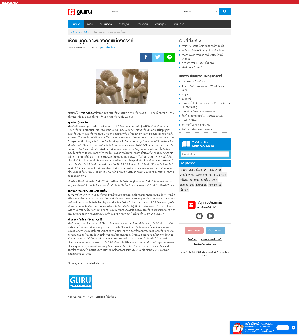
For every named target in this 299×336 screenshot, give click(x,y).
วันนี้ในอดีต (106, 24)
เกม (210, 174)
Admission (201, 174)
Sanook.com (10, 2)
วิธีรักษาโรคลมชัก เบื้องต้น (196, 124)
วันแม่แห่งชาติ (187, 184)
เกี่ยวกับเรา (192, 239)
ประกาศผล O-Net (212, 169)
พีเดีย (90, 24)
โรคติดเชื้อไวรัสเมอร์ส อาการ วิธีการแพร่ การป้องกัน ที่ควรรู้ (206, 105)
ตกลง (283, 327)
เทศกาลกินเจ (215, 184)
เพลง (214, 179)
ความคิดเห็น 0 (108, 47)
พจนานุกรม (161, 24)
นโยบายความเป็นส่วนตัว (253, 331)
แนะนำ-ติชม (194, 231)
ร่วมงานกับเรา (215, 231)
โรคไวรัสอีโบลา (190, 120)
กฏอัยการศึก (220, 174)
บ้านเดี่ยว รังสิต (187, 174)
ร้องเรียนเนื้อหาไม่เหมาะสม (205, 244)
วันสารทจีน (201, 184)
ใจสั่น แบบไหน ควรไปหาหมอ (197, 129)
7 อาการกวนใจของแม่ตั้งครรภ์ (198, 63)
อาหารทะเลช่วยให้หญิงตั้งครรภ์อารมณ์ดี (203, 45)
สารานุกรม (124, 24)
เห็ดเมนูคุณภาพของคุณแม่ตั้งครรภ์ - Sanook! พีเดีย (86, 12)
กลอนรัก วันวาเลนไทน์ (191, 169)
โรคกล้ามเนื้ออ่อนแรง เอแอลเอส (199, 111)
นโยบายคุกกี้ (269, 331)
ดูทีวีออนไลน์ (186, 179)
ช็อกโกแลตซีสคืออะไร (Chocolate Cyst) (203, 115)
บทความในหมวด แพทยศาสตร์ (200, 76)
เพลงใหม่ (205, 179)
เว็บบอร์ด (179, 24)
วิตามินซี (186, 98)
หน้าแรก (76, 24)
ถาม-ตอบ (142, 24)
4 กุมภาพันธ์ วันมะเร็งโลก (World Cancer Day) (203, 88)
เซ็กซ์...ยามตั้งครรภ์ (192, 67)
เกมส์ (196, 179)
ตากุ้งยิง (186, 94)
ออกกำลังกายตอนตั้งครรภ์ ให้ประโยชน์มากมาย (202, 56)
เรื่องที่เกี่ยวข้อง (190, 41)
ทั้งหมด (188, 11)
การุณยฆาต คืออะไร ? (193, 81)
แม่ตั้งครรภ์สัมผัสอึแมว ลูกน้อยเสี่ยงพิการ (203, 50)
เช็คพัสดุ (184, 190)
